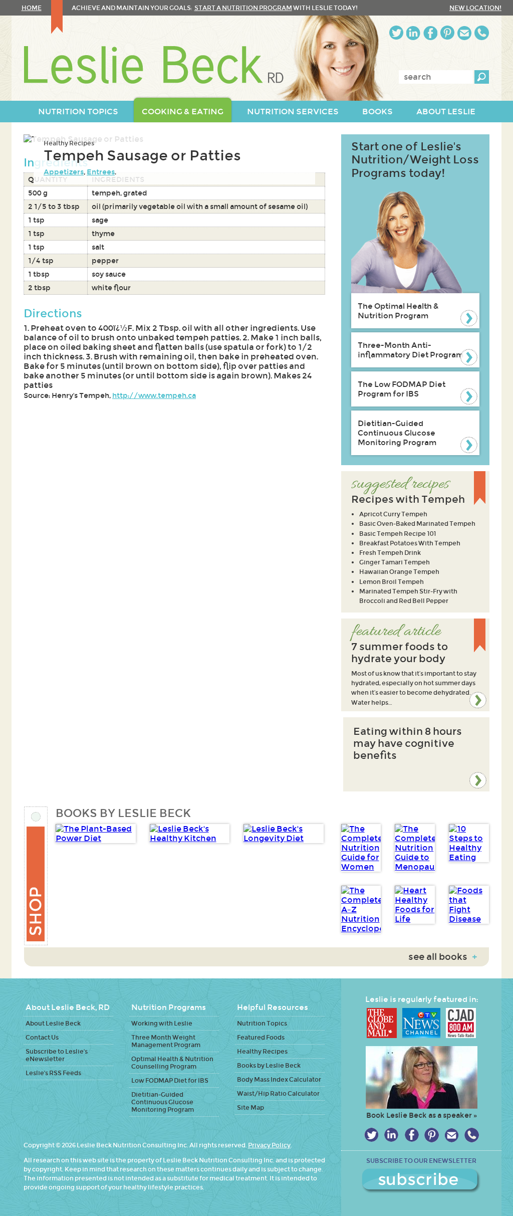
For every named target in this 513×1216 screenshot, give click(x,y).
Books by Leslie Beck (269, 1065)
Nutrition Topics (262, 1023)
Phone (481, 33)
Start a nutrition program (243, 8)
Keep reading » (415, 665)
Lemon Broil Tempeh (391, 581)
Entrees (101, 171)
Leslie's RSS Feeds (53, 1073)
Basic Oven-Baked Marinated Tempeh (417, 523)
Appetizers (64, 171)
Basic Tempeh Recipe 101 (397, 533)
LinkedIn (413, 33)
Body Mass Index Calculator (279, 1079)
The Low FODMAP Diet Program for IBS (401, 388)
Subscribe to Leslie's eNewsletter (57, 1055)
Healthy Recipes (69, 143)
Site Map (250, 1107)
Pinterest (447, 33)
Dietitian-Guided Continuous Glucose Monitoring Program (397, 433)
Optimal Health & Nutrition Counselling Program (172, 1062)
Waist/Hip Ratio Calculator (278, 1093)
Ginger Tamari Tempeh (394, 562)
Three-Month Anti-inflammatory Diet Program (410, 349)
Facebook (430, 33)
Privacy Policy (269, 1145)
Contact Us (42, 1037)
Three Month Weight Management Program (165, 1041)
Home (32, 8)
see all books (442, 956)
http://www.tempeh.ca (154, 395)
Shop (36, 875)
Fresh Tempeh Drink (390, 552)
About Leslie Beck (53, 1023)
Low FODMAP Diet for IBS (169, 1080)
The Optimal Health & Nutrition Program (398, 310)
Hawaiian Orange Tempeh (399, 571)
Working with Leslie (161, 1023)
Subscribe (421, 1180)
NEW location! (475, 8)
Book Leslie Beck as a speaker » (421, 1115)
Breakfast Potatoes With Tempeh (409, 543)
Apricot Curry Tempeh (393, 514)
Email (464, 33)
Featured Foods (261, 1037)
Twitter (396, 33)
